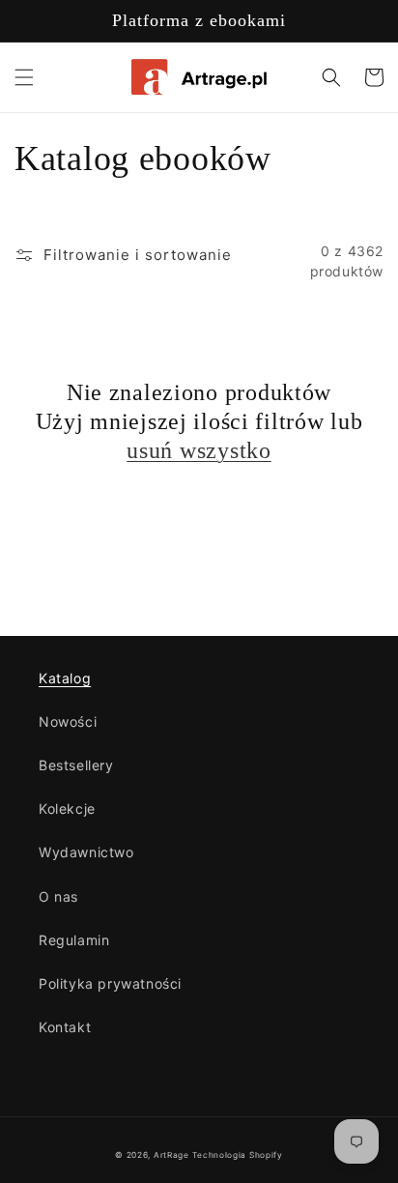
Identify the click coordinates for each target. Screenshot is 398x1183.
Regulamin (74, 940)
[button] (24, 77)
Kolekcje (67, 808)
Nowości (68, 721)
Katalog (65, 678)
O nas (58, 896)
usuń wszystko (198, 450)
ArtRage (171, 1155)
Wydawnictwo (86, 852)
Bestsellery (76, 765)
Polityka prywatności (110, 983)
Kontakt (65, 1027)
